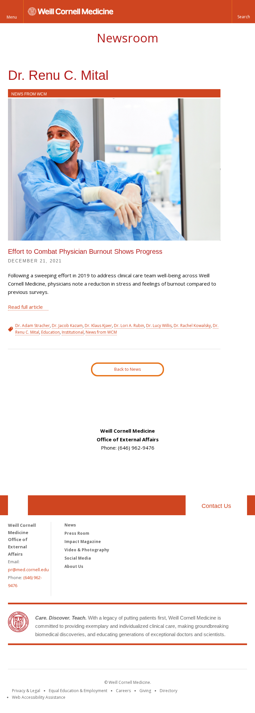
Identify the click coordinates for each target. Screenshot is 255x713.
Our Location (18, 505)
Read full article (25, 306)
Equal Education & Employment (78, 690)
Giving (145, 690)
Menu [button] (12, 17)
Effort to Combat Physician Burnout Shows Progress (85, 251)
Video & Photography (86, 550)
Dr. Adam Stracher (32, 325)
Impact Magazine (82, 541)
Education (50, 332)
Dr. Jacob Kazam (67, 325)
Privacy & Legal (26, 690)
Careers (123, 690)
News (70, 525)
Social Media (77, 558)
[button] (243, 11)
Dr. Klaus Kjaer (98, 325)
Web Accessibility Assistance (38, 697)
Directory (168, 690)
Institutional (73, 332)
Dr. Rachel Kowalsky (192, 325)
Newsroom (127, 38)
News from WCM (29, 94)
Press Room (76, 533)
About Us (73, 566)
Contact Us (216, 506)
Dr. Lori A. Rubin (129, 325)
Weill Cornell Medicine (127, 658)
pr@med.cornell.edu (28, 570)
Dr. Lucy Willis (159, 325)
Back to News (127, 369)
